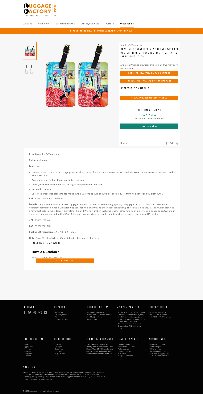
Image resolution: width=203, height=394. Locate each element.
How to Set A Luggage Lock (159, 353)
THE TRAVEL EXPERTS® (95, 312)
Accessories (127, 24)
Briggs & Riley (60, 353)
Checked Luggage (65, 24)
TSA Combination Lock (158, 351)
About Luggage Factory (94, 317)
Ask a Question (64, 260)
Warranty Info (91, 319)
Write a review (149, 126)
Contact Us (59, 321)
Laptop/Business (90, 24)
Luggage (27, 24)
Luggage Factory (37, 391)
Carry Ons (44, 24)
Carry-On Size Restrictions (159, 356)
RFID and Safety (155, 349)
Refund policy (60, 312)
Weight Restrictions (125, 356)
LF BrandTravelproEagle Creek (59, 346)
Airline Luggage (123, 349)
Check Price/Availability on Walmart (149, 81)
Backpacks (27, 353)
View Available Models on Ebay (149, 98)
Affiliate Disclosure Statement (98, 315)
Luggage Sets (28, 347)
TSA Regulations (124, 344)
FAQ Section (133, 326)
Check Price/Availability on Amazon (149, 73)
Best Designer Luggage (158, 344)
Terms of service (61, 319)
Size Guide (122, 353)
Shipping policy (61, 315)
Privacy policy (60, 317)
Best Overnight (155, 347)
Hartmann (59, 351)
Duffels (110, 24)
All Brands (27, 356)
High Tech (27, 351)
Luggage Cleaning (124, 351)
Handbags (27, 349)
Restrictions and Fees (126, 347)
